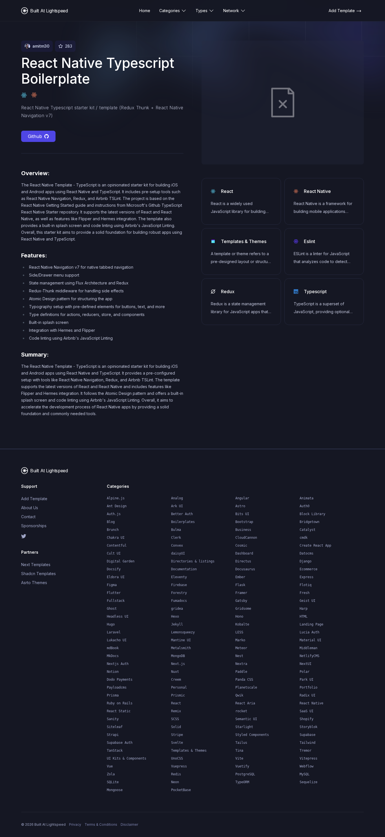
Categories (169, 10)
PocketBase (181, 790)
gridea (177, 609)
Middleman (308, 648)
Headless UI (118, 616)
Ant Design (117, 506)
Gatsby (241, 601)
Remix (176, 711)
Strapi (113, 735)
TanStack (115, 751)
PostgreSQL (245, 774)
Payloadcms (117, 687)
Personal (179, 687)
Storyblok (308, 727)
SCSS (175, 719)
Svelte (177, 743)
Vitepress (308, 758)
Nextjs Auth (118, 664)
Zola (111, 774)
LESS (239, 632)
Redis (176, 774)
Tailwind (307, 743)
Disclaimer (129, 824)
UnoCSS (177, 758)
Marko (240, 640)
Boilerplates (183, 522)
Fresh (304, 593)
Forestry (179, 593)
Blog (111, 522)
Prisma (113, 695)
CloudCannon (246, 538)
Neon (175, 782)
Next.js (178, 664)
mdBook (113, 648)
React (176, 703)
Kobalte (242, 624)
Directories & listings (192, 561)
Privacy (75, 824)
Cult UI (114, 553)
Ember (240, 577)
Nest (239, 656)
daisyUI (178, 553)
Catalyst (307, 530)
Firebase (179, 585)
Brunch (113, 530)
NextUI (305, 664)
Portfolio (308, 687)
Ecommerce (308, 569)
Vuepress (179, 766)
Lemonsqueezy (183, 632)
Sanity (113, 719)
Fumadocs (179, 601)
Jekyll (177, 624)
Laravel (114, 632)
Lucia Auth (309, 632)
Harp (303, 609)
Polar (304, 672)
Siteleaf (115, 727)
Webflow (306, 766)
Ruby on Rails (119, 703)
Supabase (307, 735)
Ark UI (177, 506)
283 (68, 46)
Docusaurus (245, 569)
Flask (240, 585)
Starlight (244, 727)
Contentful (117, 545)
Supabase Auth (119, 743)
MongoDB (178, 656)
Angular (242, 498)
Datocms (306, 553)
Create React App (315, 545)
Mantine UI (181, 640)
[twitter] (40, 536)
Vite (239, 758)
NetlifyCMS (309, 656)
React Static (118, 711)
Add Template (34, 498)
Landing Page (311, 624)
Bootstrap (244, 522)
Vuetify (242, 766)
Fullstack (116, 601)
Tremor (305, 751)
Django (305, 561)
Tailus (241, 743)
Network (231, 10)
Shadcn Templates (38, 573)
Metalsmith (181, 648)
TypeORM (242, 782)
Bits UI (242, 514)
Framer (241, 593)
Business (243, 530)
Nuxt (175, 672)
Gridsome (243, 609)
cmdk (303, 538)
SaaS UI (306, 711)
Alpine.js (116, 498)
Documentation (184, 569)
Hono (239, 616)
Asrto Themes (34, 582)
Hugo (111, 624)
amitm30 (40, 46)
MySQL (304, 774)
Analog (177, 498)
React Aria (245, 703)
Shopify (306, 719)
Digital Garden (120, 561)
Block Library (312, 514)
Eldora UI (116, 577)
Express (306, 577)
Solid (176, 727)
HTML (303, 616)
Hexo (175, 616)
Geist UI (307, 601)
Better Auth (182, 514)
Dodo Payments (119, 680)
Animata (306, 498)
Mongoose (115, 790)
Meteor (241, 648)
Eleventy (179, 577)
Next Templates (35, 564)
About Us (29, 507)
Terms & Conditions (101, 824)
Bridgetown (309, 522)
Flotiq (305, 585)
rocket (241, 711)
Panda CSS (244, 680)
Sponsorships (34, 525)
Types (201, 10)
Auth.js (114, 514)
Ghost (112, 609)
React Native (311, 703)
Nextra (241, 664)
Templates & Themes (189, 751)
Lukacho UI (117, 640)
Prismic (178, 695)
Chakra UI (116, 538)
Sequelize (308, 782)
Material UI (310, 640)
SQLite (113, 782)
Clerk (176, 538)
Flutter (114, 593)
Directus (243, 561)
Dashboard (244, 553)
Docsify (114, 569)
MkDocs (113, 656)
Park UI (306, 680)
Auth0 (304, 506)
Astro (240, 506)
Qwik (239, 695)
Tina (239, 751)
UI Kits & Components (126, 758)
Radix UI (307, 695)
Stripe (177, 735)
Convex (177, 545)
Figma (112, 585)
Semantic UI (246, 719)
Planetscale (246, 687)
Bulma (176, 530)
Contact (28, 516)
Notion (113, 672)
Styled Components (252, 735)
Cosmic (241, 545)
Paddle (241, 672)
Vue (110, 766)
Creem (176, 680)
